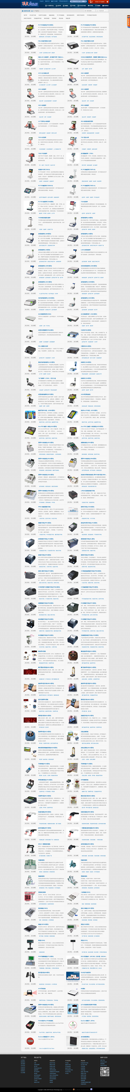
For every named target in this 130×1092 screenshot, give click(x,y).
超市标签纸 (96, 888)
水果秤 (87, 197)
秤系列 (35, 1060)
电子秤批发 (51, 293)
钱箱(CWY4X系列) (43, 924)
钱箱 (83, 904)
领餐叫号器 (84, 791)
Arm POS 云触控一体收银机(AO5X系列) (92, 426)
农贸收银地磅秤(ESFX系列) (46, 394)
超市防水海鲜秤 (38, 1078)
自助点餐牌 (92, 759)
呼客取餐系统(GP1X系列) (45, 780)
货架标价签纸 (42, 892)
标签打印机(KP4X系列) (44, 555)
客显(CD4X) (41, 940)
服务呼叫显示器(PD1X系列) (88, 683)
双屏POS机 (52, 1066)
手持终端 (56, 1000)
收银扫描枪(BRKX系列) (87, 812)
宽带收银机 (48, 502)
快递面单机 (91, 502)
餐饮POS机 (42, 422)
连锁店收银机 (53, 1073)
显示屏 (47, 727)
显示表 (89, 711)
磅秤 (44, 406)
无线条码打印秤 (51, 245)
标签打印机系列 (27, 18)
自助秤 (40, 181)
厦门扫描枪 (58, 823)
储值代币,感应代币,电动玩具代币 (89, 1032)
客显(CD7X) (84, 940)
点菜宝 (83, 759)
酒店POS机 (48, 438)
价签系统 (83, 1068)
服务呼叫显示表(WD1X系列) (46, 683)
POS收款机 (68, 1066)
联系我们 (107, 2)
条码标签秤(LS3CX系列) (45, 282)
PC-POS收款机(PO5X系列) (88, 25)
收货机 (89, 775)
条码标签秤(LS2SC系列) (87, 298)
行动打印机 (84, 582)
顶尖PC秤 (52, 165)
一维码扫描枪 (99, 839)
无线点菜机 (84, 775)
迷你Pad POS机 (56, 1032)
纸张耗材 (54, 18)
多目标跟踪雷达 (85, 1036)
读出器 (100, 968)
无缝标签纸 (41, 860)
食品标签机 (84, 534)
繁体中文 (47, 1)
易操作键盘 (48, 968)
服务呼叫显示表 (43, 695)
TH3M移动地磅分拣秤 (44, 217)
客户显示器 (84, 936)
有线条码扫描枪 (85, 839)
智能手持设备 (42, 1000)
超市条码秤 (84, 261)
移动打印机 (58, 550)
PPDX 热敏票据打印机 (44, 506)
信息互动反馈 (103, 1065)
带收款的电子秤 (38, 1068)
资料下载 (102, 1060)
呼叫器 (40, 743)
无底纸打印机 (85, 502)
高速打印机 (56, 598)
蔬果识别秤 (94, 149)
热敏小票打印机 (51, 614)
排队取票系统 (95, 1016)
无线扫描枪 (92, 839)
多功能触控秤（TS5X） (87, 153)
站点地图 (23, 1072)
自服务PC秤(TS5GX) (44, 169)
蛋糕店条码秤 (85, 181)
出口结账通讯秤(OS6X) (44, 314)
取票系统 (89, 1016)
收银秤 (90, 181)
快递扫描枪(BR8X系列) (44, 812)
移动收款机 (84, 486)
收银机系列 (52, 1060)
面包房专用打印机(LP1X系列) (89, 523)
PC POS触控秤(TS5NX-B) (45, 185)
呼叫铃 (44, 807)
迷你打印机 (96, 582)
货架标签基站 (101, 1000)
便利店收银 (90, 454)
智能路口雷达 (85, 1048)
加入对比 (27, 36)
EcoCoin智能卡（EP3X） (88, 1020)
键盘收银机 (51, 15)
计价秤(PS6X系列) (86, 330)
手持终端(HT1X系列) (86, 763)
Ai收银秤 (94, 117)
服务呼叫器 (41, 711)
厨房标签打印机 (85, 550)
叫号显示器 (48, 679)
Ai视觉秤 (89, 149)
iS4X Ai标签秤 (42, 89)
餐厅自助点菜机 (95, 743)
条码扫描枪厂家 (49, 839)
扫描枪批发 (56, 839)
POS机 (53, 502)
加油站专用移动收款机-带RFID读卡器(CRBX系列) (94, 474)
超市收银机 (41, 486)
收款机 (51, 1082)
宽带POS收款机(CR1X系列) (46, 458)
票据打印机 (50, 582)
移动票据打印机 (43, 614)
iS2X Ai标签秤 (42, 105)
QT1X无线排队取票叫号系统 (89, 1004)
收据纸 (91, 871)
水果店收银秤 (92, 374)
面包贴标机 (90, 534)
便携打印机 (90, 582)
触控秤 (40, 213)
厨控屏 (40, 759)
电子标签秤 (36, 1071)
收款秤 (94, 181)
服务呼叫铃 (92, 663)
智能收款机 (90, 406)
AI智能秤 (95, 85)
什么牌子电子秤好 (43, 293)
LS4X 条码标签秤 (86, 250)
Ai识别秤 (55, 101)
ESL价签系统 (92, 984)
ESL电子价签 (33, 15)
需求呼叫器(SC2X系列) (44, 731)
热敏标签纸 (41, 876)
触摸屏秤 (36, 1070)
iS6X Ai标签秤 (85, 73)
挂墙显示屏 (41, 679)
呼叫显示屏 (41, 727)
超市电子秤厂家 (55, 277)
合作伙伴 (23, 1065)
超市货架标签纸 (43, 904)
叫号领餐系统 (84, 780)
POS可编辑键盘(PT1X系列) (46, 956)
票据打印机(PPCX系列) (44, 523)
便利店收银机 (97, 406)
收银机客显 (90, 936)
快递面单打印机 (85, 518)
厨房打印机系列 (80, 15)
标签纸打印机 (42, 566)
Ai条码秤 (90, 85)
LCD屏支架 (54, 984)
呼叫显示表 (84, 711)
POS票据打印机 (50, 534)
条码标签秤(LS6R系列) (44, 233)
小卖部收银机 (58, 454)
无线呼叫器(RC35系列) (44, 796)
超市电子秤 (88, 213)
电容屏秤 (99, 181)
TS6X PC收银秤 (42, 153)
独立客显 (96, 952)
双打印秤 (84, 165)
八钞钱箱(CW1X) (85, 892)
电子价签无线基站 (86, 1000)
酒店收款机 (48, 486)
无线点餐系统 (84, 731)
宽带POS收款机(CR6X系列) (88, 458)
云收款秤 (41, 390)
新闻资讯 (23, 1062)
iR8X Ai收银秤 (85, 105)
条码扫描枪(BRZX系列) (87, 844)
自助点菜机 (84, 679)
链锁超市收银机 (50, 454)
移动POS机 (97, 454)
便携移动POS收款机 (54, 1071)
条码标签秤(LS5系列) (44, 250)
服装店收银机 (48, 470)
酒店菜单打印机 (91, 566)
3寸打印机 (92, 518)
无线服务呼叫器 (37, 18)
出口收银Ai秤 (42, 85)
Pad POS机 (42, 1032)
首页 (32, 11)
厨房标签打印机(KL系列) (88, 539)
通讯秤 (53, 52)
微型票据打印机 (58, 534)
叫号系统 (84, 1016)
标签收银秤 (89, 165)
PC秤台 (48, 325)
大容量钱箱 (51, 920)
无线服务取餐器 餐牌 (86, 1082)
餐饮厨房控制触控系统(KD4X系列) (47, 747)
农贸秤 (47, 406)
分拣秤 (40, 229)
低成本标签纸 (50, 904)
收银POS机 (54, 438)
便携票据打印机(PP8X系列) (45, 603)
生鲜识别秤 (36, 1064)
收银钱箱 (83, 1080)
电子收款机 (54, 36)
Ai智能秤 (84, 149)
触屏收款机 (41, 36)
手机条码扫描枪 (43, 823)
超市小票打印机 (94, 614)
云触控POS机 (49, 1032)
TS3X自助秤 (84, 201)
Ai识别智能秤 (42, 149)
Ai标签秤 (41, 68)
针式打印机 (41, 647)
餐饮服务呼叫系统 (43, 663)
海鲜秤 (44, 374)
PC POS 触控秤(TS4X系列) (45, 201)
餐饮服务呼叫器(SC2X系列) (88, 651)
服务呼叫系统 (48, 711)
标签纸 (40, 871)
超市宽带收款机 (85, 470)
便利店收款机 (99, 36)
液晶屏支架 (41, 984)
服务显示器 (95, 807)
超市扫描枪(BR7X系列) (44, 828)
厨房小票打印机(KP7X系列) (46, 571)
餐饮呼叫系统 (42, 651)
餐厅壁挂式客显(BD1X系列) (46, 667)
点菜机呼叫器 (96, 679)
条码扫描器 (46, 18)
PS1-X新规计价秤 (43, 346)
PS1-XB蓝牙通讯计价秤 (87, 41)
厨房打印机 (84, 566)
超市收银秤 (36, 1077)
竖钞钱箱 (90, 920)
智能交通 (68, 18)
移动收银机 (84, 454)
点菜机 (87, 759)
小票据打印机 (42, 534)
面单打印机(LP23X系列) (87, 506)
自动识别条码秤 (48, 101)
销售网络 (102, 1063)
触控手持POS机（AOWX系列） (47, 410)
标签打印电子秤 (95, 261)
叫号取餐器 (48, 791)
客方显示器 (84, 952)
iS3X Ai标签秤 (85, 89)
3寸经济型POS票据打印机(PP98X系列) (49, 587)
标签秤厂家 (101, 245)
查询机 (93, 775)
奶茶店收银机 (53, 1078)
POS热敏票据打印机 (86, 598)
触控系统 (45, 759)
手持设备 (83, 1066)
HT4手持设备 (42, 988)
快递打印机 (95, 598)
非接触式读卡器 (85, 968)
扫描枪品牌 (41, 839)
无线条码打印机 (85, 647)
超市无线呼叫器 (54, 743)
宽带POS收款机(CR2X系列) (46, 1004)
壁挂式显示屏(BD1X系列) (88, 796)
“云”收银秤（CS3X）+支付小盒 (47, 378)
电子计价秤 (92, 358)
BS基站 (83, 988)
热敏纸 (87, 871)
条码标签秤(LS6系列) (87, 217)
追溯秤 (40, 341)
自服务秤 (51, 181)
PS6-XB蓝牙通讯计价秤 (44, 41)
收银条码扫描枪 (85, 823)
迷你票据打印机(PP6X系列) (45, 619)
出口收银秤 (54, 85)
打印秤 (56, 293)
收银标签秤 (56, 197)
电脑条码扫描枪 (51, 823)
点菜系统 (90, 679)
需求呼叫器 (99, 727)
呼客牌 (53, 791)
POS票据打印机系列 (92, 15)
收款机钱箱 (93, 904)
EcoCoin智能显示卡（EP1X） (46, 1036)
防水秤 (48, 374)
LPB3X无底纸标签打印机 (88, 490)
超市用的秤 (96, 293)
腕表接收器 (56, 695)
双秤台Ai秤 (54, 133)
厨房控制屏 (51, 759)
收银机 (51, 1080)
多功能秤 (95, 165)
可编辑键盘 (41, 968)
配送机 (40, 775)
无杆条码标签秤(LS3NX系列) (89, 266)
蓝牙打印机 (48, 518)
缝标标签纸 (46, 871)
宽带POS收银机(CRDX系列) (46, 490)
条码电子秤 (48, 309)
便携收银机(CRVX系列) (87, 442)
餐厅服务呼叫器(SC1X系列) (88, 667)
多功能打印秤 (47, 68)
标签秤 (93, 229)
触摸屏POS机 (55, 422)
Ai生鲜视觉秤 (49, 149)
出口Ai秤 (53, 68)
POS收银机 (42, 502)
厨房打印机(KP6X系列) (87, 555)
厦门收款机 (48, 36)
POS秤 (45, 213)
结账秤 (86, 68)
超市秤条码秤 (37, 1075)
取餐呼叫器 (90, 791)
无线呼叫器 (51, 663)
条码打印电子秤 (94, 245)
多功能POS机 (85, 36)
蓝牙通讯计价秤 (47, 52)
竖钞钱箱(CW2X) (43, 908)
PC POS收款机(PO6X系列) (45, 25)
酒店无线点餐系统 (86, 743)
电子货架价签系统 (100, 984)
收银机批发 (99, 470)
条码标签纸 (52, 871)
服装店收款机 (53, 1077)
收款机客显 (90, 952)
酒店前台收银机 (43, 1016)
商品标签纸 (51, 888)
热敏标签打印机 (49, 631)
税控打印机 (41, 598)
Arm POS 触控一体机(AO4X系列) (47, 426)
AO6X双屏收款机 (85, 394)
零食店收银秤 (85, 374)
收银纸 (83, 871)
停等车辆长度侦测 (100, 1048)
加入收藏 (55, 1)
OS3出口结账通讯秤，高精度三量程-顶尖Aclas (94, 57)
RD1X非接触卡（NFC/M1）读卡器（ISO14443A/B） (95, 956)
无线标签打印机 (94, 647)
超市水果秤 (50, 197)
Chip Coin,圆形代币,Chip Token (46, 1048)
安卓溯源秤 (46, 341)
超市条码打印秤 (85, 245)
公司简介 (23, 1060)
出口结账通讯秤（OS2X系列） (89, 314)
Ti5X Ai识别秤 (42, 137)
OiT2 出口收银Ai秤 (43, 73)
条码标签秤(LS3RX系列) (45, 266)
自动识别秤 (84, 85)
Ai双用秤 (84, 133)
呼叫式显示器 (89, 807)
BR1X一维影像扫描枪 (44, 844)
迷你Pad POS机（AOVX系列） (89, 410)
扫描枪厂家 (49, 855)
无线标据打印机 (43, 550)
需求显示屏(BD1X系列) (44, 715)
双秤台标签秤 (42, 133)
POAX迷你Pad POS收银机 (45, 1020)
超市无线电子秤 (43, 245)
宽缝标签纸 (84, 876)
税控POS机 (68, 1068)
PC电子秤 (47, 165)
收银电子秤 (99, 374)
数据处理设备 (54, 775)
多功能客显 (96, 936)
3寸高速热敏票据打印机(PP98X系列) (91, 571)
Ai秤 (88, 101)
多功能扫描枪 (42, 855)
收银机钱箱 (87, 904)
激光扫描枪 (90, 855)
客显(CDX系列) (85, 924)
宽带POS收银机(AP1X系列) (46, 442)
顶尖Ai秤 (41, 101)
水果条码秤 (58, 261)
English (42, 1)
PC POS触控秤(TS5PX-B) (88, 169)
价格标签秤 (46, 181)
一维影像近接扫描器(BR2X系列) (90, 828)
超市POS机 (48, 422)
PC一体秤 (41, 165)
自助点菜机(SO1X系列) (87, 747)
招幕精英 (23, 1069)
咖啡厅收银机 (56, 470)
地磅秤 (44, 229)
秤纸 (46, 888)
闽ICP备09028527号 (68, 1089)
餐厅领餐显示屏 (55, 679)
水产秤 (53, 213)
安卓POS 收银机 (42, 15)
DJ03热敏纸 (97, 871)
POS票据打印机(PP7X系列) (88, 603)
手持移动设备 (49, 1000)
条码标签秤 (41, 277)
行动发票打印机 (51, 550)
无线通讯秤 (90, 341)
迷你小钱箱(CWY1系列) (87, 908)
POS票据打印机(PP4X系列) (88, 619)
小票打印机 (41, 518)
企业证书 (23, 1067)
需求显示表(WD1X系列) (87, 699)
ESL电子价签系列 (86, 972)
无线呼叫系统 (46, 743)
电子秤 (25, 15)
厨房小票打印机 (43, 582)
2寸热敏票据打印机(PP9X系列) (89, 587)
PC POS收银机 (60, 15)
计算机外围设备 (103, 952)
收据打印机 (55, 566)
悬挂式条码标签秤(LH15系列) (46, 362)
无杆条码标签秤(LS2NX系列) (46, 298)
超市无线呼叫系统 (43, 699)
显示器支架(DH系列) (44, 972)
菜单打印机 (56, 582)
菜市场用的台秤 (85, 358)
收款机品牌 (84, 406)
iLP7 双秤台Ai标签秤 (44, 121)
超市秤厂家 (96, 277)
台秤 (83, 68)
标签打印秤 (36, 1082)
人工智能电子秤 (57, 149)
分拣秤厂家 (50, 229)
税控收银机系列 (70, 15)
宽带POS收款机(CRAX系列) (46, 474)
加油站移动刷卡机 (92, 486)
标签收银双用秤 (90, 133)
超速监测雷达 (92, 1048)
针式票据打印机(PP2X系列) (45, 635)
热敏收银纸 (84, 860)
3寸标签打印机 (48, 598)
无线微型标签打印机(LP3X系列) (90, 635)
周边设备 (61, 18)
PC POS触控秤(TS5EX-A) (88, 185)
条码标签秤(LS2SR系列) (87, 282)
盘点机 (44, 775)
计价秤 (40, 52)
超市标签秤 (48, 277)
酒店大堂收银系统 (54, 1075)
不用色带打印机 (98, 534)
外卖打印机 (54, 518)
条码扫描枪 (84, 855)
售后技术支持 (103, 1062)
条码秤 (89, 229)
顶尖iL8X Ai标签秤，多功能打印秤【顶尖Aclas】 (52, 57)
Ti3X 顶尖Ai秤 (85, 137)
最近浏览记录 (64, 1)
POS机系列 (68, 1060)
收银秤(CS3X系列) (86, 378)
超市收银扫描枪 (102, 823)
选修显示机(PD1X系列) (87, 715)
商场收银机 (41, 470)
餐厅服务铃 (50, 695)
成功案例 (23, 1063)
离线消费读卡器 (94, 968)
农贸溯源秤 (52, 341)
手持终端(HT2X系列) (44, 763)
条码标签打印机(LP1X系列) (45, 539)
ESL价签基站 (94, 1000)
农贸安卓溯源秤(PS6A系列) (46, 330)
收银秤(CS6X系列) (86, 362)
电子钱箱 (41, 936)
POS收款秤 (96, 197)
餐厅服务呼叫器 (85, 663)
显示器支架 (48, 984)
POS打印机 (68, 1071)
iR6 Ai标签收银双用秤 (87, 121)
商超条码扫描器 (94, 823)
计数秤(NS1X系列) (86, 346)
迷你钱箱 (95, 920)
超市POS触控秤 (43, 197)
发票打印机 (93, 631)
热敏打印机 (92, 550)
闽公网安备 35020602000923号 (82, 1089)
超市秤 (83, 197)
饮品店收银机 (92, 36)
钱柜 (40, 920)
